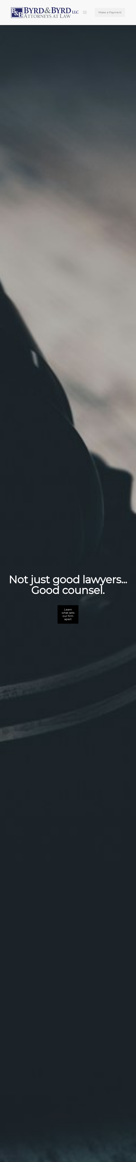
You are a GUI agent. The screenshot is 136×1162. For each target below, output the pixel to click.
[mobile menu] (85, 12)
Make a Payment (109, 12)
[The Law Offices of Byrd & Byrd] (45, 12)
